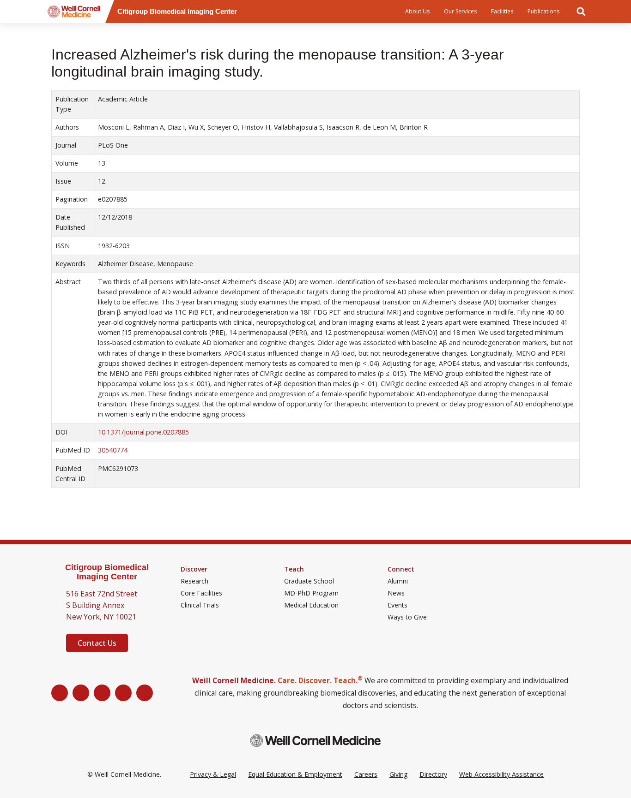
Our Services (460, 11)
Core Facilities (201, 593)
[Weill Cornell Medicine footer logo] (315, 740)
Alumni (398, 581)
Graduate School (309, 581)
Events (397, 605)
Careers (365, 774)
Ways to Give (407, 617)
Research (194, 581)
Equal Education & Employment (295, 774)
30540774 (112, 450)
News (396, 593)
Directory (433, 774)
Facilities (502, 11)
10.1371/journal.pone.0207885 (143, 432)
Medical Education (311, 605)
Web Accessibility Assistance (501, 774)
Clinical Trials (200, 605)
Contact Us (97, 643)
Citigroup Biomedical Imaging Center (107, 572)
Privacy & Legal (213, 774)
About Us (417, 11)
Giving (398, 774)
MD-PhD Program (311, 593)
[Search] (581, 11)
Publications (543, 11)
